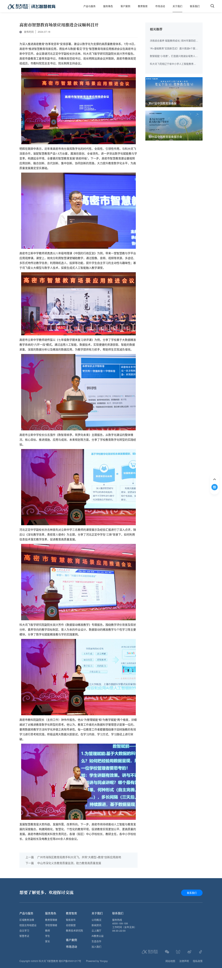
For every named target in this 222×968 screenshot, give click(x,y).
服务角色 (108, 6)
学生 (47, 936)
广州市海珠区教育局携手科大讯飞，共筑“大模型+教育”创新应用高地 (73, 857)
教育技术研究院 (74, 930)
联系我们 (195, 6)
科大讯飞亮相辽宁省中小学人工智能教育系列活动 (173, 64)
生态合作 (96, 941)
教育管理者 (51, 919)
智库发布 (71, 919)
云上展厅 (96, 930)
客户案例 (125, 6)
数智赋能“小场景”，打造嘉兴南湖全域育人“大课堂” (172, 56)
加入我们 (96, 946)
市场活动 (160, 6)
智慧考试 (24, 936)
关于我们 (177, 6)
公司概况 (96, 919)
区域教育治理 (26, 919)
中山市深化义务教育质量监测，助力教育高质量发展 (63, 863)
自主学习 (24, 930)
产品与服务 (89, 6)
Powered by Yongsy (97, 961)
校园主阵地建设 (27, 925)
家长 (47, 941)
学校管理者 (51, 925)
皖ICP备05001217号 (70, 961)
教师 (47, 930)
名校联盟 (71, 925)
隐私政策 (198, 961)
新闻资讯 (96, 925)
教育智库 (143, 6)
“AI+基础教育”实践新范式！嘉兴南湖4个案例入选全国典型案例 (174, 49)
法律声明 (184, 961)
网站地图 (170, 961)
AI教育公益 (98, 936)
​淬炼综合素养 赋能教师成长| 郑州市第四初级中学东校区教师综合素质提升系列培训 (174, 41)
